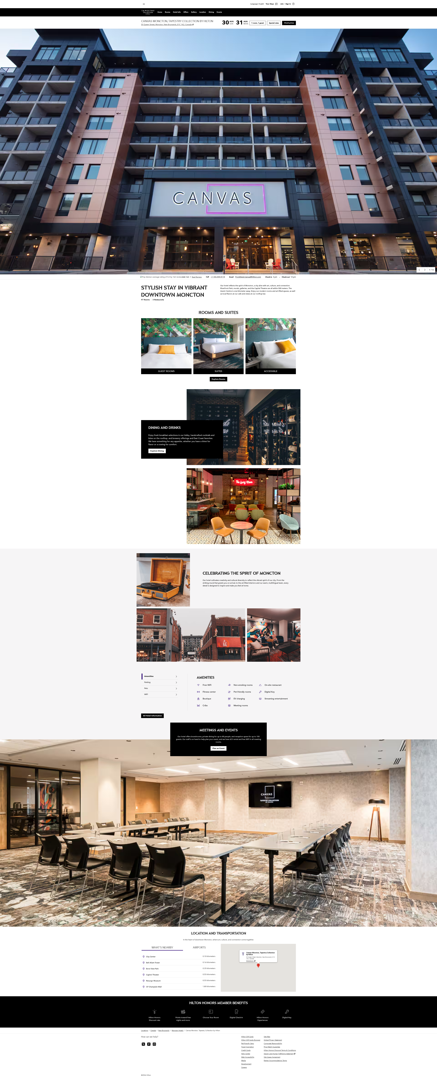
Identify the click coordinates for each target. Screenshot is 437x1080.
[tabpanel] (242, 692)
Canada (153, 1031)
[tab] (160, 677)
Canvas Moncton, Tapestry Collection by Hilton (203, 1031)
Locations (144, 1031)
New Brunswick (163, 1031)
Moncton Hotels (177, 1031)
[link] (218, 277)
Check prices (290, 23)
